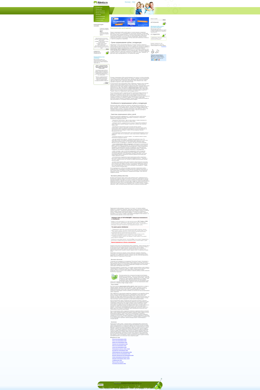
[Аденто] (101, 4)
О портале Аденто (99, 20)
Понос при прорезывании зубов (119, 340)
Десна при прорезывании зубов (119, 339)
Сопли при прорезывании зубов (119, 347)
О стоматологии (99, 7)
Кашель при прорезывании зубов (119, 342)
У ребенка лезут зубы (117, 360)
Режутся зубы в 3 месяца (117, 361)
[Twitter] (153, 60)
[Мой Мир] (156, 60)
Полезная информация (100, 16)
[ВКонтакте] (152, 60)
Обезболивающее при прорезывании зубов (122, 352)
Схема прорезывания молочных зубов (120, 357)
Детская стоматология (100, 12)
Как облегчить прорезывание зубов (120, 350)
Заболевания (98, 14)
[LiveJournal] (157, 60)
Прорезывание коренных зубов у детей (121, 348)
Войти (133, 1)
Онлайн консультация (100, 18)
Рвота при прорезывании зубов (119, 345)
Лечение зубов (99, 9)
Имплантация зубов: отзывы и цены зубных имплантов (157, 27)
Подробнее (163, 46)
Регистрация (127, 1)
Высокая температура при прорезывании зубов (122, 355)
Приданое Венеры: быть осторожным (99, 57)
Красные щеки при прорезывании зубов (121, 353)
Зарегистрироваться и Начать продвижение (123, 242)
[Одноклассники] (155, 60)
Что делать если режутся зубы (119, 363)
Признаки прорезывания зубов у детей (121, 358)
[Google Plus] (159, 60)
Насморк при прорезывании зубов (119, 343)
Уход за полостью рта (100, 10)
